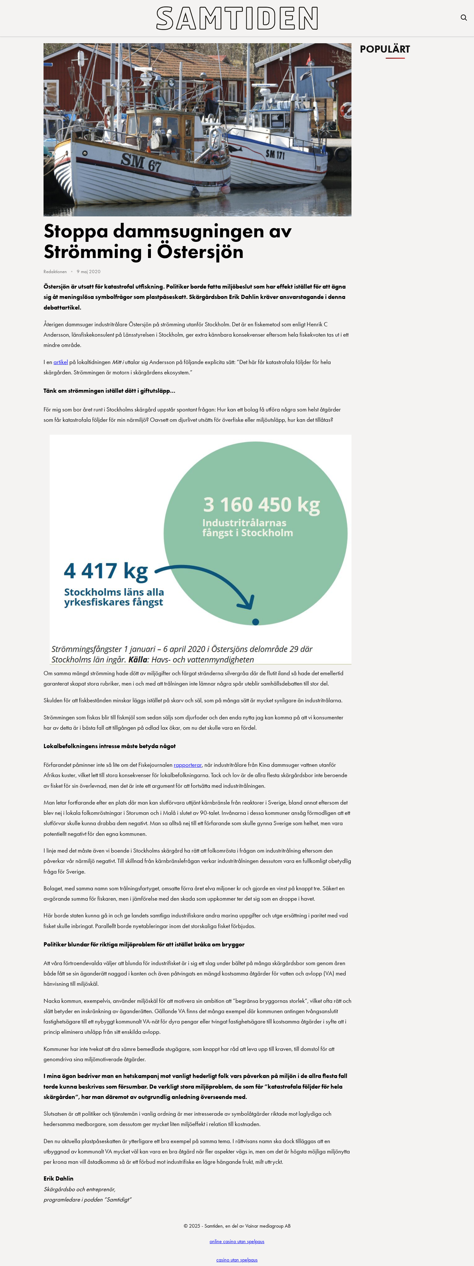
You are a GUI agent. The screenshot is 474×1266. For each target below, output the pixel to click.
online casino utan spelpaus (237, 1241)
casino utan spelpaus (237, 1260)
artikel (61, 362)
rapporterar (188, 764)
